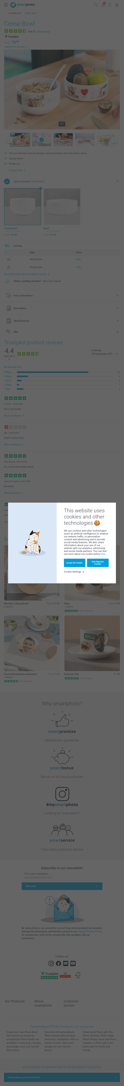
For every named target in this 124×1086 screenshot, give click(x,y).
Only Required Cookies (98, 563)
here (103, 554)
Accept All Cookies (74, 563)
